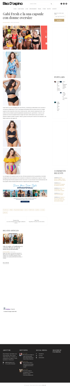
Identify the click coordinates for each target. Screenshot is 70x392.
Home (15, 8)
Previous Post (16, 221)
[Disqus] (25, 288)
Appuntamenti (33, 8)
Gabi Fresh (31, 209)
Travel (39, 8)
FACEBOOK (41, 353)
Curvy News (21, 8)
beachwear (5, 209)
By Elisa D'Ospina (6, 22)
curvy (26, 209)
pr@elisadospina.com (10, 362)
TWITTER (40, 355)
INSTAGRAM (41, 357)
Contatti (54, 8)
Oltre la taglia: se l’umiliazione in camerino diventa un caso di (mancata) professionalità (13, 247)
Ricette (49, 8)
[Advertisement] (62, 49)
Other (44, 8)
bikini (11, 209)
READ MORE (6, 262)
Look (26, 8)
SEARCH (59, 20)
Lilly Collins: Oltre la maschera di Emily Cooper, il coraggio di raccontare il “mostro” (28, 362)
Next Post (37, 221)
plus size (5, 212)
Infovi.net (44, 380)
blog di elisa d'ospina (18, 209)
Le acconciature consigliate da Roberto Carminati (59, 184)
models (37, 209)
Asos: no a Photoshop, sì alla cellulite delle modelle (59, 189)
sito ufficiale (24, 176)
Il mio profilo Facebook (10, 363)
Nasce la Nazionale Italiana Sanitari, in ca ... (65, 85)
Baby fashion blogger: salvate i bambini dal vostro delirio (60, 179)
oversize (42, 209)
